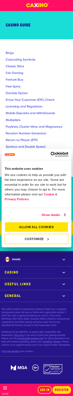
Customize (34, 239)
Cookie (49, 194)
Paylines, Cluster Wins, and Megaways (34, 127)
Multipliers (13, 120)
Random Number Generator (26, 133)
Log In (45, 390)
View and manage (10, 351)
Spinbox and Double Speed (25, 147)
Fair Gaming (14, 73)
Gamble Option (17, 93)
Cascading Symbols (20, 60)
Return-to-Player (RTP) (22, 140)
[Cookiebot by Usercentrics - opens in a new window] (51, 154)
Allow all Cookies (36, 227)
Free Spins (13, 86)
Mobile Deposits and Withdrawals (30, 113)
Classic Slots (15, 66)
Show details (51, 215)
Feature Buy (14, 80)
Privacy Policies (17, 199)
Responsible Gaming (28, 338)
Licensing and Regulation (24, 106)
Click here (19, 335)
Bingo (10, 53)
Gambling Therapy (52, 341)
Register (62, 390)
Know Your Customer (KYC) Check (30, 100)
